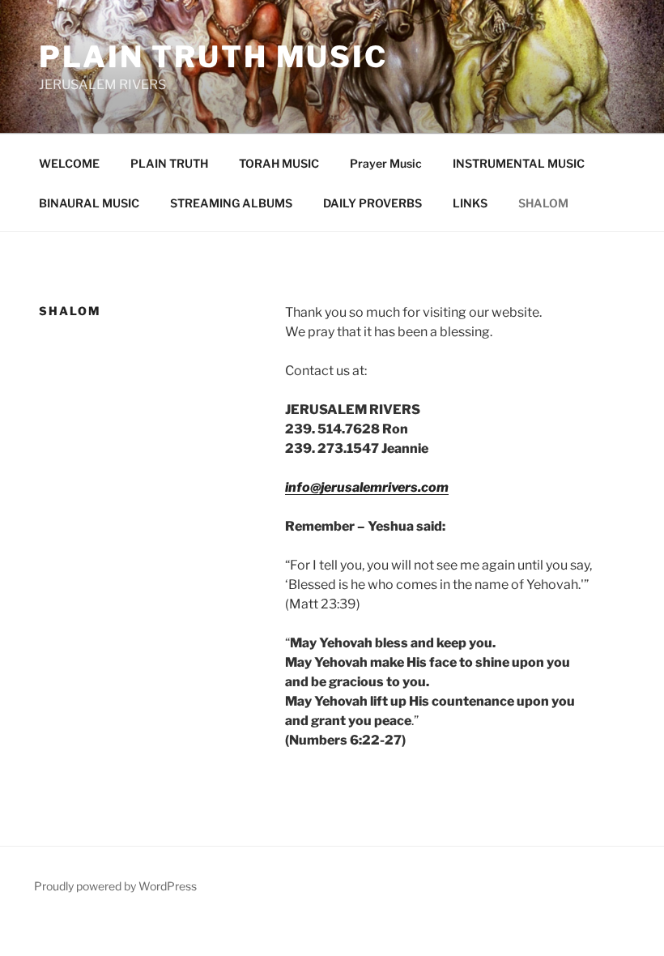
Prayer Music (386, 163)
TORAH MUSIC (279, 163)
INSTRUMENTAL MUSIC (519, 163)
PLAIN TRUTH (169, 163)
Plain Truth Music (213, 57)
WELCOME (69, 163)
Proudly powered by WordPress (115, 886)
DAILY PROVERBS (372, 203)
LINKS (470, 203)
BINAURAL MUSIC (89, 203)
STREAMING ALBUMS (231, 203)
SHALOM (543, 203)
